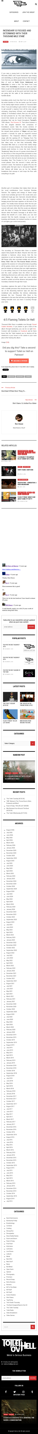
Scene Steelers (11, 1295)
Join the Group (28, 12)
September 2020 (11, 1011)
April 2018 (9, 1086)
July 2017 (9, 1109)
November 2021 (11, 976)
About (16, 21)
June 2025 (9, 866)
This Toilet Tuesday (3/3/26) (16, 779)
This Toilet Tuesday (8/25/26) (15, 798)
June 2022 (9, 958)
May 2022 (9, 960)
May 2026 (9, 837)
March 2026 (10, 843)
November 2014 (11, 1191)
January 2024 (10, 909)
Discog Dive (9, 1231)
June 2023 (9, 927)
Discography (10, 1233)
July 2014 (9, 1201)
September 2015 (11, 1165)
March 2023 (10, 935)
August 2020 (10, 1014)
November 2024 (11, 884)
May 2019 (9, 1052)
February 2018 (10, 1091)
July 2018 (9, 1078)
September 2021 (11, 981)
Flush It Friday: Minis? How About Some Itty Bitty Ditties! (26, 498)
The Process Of (16, 122)
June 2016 (9, 1142)
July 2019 (9, 1047)
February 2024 (10, 907)
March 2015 (10, 1180)
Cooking (8, 1228)
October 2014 (10, 1193)
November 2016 (11, 1129)
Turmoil (28, 376)
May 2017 (9, 1114)
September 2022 (11, 950)
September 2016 (11, 1134)
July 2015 (9, 1170)
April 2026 (9, 840)
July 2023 (9, 924)
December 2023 (11, 912)
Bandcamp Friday (22, 451)
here (34, 329)
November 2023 (11, 914)
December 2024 (11, 881)
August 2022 (10, 953)
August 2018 (10, 1075)
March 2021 (10, 996)
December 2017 (11, 1096)
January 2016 (10, 1155)
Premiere (9, 1277)
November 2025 (11, 853)
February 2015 (10, 1183)
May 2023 (9, 930)
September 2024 (11, 889)
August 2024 (10, 891)
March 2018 (10, 1088)
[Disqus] (19, 536)
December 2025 (11, 850)
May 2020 (9, 1022)
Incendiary (20, 376)
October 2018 (10, 1070)
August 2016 (10, 1137)
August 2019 (10, 1045)
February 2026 (10, 845)
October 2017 (10, 1101)
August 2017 (10, 1106)
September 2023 (11, 919)
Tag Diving (9, 1300)
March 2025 (10, 873)
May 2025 (9, 868)
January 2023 (10, 940)
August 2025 (10, 861)
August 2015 (10, 1168)
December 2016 (11, 1127)
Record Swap (10, 1279)
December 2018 (11, 1065)
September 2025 (11, 858)
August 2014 (10, 1198)
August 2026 (10, 830)
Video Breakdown (22, 479)
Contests (9, 1226)
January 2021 (10, 1001)
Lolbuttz (8, 1254)
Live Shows (9, 1251)
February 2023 (10, 937)
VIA (7, 342)
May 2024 (9, 899)
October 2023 (10, 917)
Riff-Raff (9, 1292)
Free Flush (9, 1243)
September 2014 (11, 1196)
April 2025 (9, 871)
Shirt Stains (27, 467)
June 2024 (9, 896)
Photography (10, 1274)
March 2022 (10, 965)
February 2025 (10, 876)
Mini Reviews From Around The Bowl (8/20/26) (25, 722)
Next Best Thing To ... (13, 391)
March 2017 (10, 1119)
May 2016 (9, 1145)
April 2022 (9, 963)
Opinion (8, 1272)
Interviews (9, 1246)
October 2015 (10, 1163)
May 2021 (9, 991)
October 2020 (10, 1009)
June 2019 (9, 1050)
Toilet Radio (10, 1310)
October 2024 (10, 886)
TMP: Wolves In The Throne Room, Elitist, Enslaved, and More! (26, 705)
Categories (13, 12)
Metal (30, 451)
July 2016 (9, 1140)
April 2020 (9, 1024)
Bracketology (10, 1223)
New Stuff (20, 452)
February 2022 (10, 968)
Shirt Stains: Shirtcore (25, 470)
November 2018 (11, 1068)
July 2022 (9, 955)
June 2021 (9, 988)
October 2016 (10, 1132)
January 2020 (10, 1032)
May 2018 (9, 1083)
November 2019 (11, 1037)
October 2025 (10, 855)
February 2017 (10, 1122)
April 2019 (9, 1055)
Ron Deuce (14, 41)
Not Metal (28, 452)
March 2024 (10, 904)
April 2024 (9, 901)
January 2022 (10, 971)
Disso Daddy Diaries (12, 1236)
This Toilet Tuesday (10, 775)
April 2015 (9, 1178)
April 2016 (9, 1147)
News (8, 1264)
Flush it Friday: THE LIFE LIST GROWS (17, 806)
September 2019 (11, 1042)
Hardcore (11, 376)
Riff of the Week (11, 1287)
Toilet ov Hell (17, 1431)
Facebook (24, 331)
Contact (26, 21)
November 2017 (11, 1099)
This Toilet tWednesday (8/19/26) (16, 813)
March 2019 (10, 1058)
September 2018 (11, 1073)
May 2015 (9, 1175)
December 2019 (11, 1035)
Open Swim (25, 494)
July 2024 (9, 894)
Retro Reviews (10, 1282)
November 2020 (11, 1006)
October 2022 (10, 948)
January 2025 (10, 878)
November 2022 (11, 945)
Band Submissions (12, 1218)
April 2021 (9, 994)
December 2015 (11, 1157)
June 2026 (9, 835)
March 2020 (10, 1027)
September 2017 (11, 1104)
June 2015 (9, 1173)
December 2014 (11, 1188)
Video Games (10, 1315)
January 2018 (10, 1093)
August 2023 (10, 922)
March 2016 (10, 1150)
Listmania (9, 1249)
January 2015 (10, 1186)
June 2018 (9, 1081)
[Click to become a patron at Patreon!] (19, 361)
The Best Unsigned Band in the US (16, 1305)
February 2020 (10, 1029)
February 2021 (10, 999)
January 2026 (10, 848)
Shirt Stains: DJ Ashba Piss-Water (25, 403)
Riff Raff (9, 1290)
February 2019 (10, 1060)
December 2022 (11, 942)
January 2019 (10, 1063)
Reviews (6, 41)
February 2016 (10, 1152)
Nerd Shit (9, 1259)
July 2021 (9, 986)
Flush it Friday (22, 492)
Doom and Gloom (11, 1238)
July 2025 (9, 863)
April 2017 (9, 1116)
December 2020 (11, 1004)
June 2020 (9, 1019)
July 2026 (9, 832)
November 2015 (11, 1160)
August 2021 (10, 983)
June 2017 (9, 1111)
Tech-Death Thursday (13, 1302)
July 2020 (9, 1017)
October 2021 (10, 978)
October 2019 (10, 1040)
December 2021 (11, 973)
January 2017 (10, 1124)
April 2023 (9, 932)
